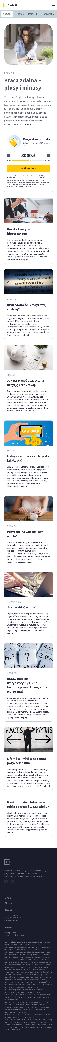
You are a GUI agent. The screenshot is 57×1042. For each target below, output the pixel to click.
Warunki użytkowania (12, 942)
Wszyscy (7, 13)
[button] (53, 5)
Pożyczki (32, 13)
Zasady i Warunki (11, 915)
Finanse (20, 13)
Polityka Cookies (11, 920)
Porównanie (48, 13)
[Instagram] (12, 881)
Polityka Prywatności (13, 917)
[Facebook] (6, 881)
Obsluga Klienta (10, 932)
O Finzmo (8, 903)
